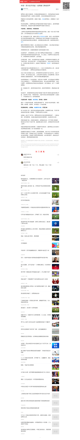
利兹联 (49, 63)
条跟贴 (40, 170)
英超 (43, 19)
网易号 (25, 1)
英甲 (22, 42)
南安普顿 (35, 99)
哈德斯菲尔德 (37, 107)
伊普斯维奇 (42, 36)
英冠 (39, 33)
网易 (22, 1)
